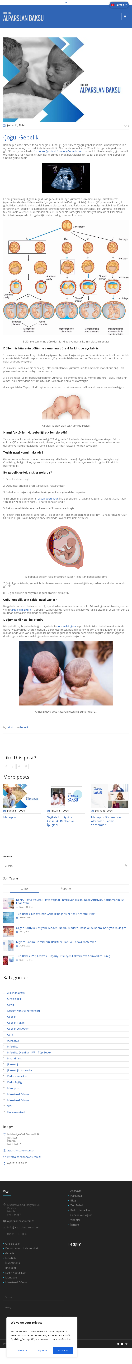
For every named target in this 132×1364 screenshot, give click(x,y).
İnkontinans (14, 1058)
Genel (10, 1034)
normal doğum (67, 626)
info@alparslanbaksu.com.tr (24, 1157)
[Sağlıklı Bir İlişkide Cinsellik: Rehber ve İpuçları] (66, 796)
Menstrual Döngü (18, 1094)
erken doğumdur (48, 498)
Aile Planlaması (16, 993)
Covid (10, 1004)
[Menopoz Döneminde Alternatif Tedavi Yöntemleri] (110, 796)
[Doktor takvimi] (126, 1344)
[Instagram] (117, 1344)
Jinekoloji (12, 1064)
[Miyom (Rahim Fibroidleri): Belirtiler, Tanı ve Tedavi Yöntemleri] (8, 945)
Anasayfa (75, 1191)
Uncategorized (16, 1112)
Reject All (42, 1350)
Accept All (63, 1350)
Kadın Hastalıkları (17, 1076)
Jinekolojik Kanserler (19, 1070)
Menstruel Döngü (16, 1282)
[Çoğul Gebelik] (66, 79)
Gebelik (23, 727)
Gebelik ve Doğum (18, 1028)
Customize (21, 1350)
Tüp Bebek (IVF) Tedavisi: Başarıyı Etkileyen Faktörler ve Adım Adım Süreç (63, 956)
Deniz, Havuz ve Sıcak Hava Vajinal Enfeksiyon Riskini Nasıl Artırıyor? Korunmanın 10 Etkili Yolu (70, 901)
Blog (73, 1200)
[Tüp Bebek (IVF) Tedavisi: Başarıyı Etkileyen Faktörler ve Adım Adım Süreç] (8, 959)
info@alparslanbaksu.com (22, 1227)
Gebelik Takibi (15, 1022)
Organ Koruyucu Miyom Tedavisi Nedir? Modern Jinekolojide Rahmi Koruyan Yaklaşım (71, 928)
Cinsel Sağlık (14, 999)
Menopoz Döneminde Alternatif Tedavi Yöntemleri (106, 821)
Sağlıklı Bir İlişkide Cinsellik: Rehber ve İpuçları (60, 821)
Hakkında (13, 1040)
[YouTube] (122, 1344)
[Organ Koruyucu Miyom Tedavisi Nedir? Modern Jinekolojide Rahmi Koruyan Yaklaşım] (8, 931)
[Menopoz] (22, 796)
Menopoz (9, 817)
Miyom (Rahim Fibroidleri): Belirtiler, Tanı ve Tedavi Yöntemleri (56, 942)
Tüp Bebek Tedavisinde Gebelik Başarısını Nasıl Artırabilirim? (55, 914)
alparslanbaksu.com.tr (20, 1150)
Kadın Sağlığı (14, 1082)
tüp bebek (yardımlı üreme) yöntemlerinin (58, 151)
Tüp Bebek (77, 1205)
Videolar (75, 1220)
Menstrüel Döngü (18, 1100)
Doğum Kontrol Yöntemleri (23, 1010)
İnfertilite (12, 1046)
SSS (9, 1106)
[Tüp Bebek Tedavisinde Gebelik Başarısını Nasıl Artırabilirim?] (8, 917)
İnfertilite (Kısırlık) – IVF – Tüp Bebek (29, 1052)
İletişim (74, 1224)
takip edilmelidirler (21, 609)
